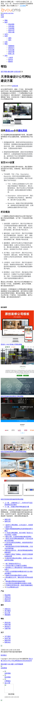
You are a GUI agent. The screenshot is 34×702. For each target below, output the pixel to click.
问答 (6, 42)
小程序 (10, 57)
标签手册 (8, 624)
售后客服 (8, 677)
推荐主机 (8, 601)
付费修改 (8, 681)
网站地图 (4, 664)
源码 (9, 38)
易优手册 (11, 51)
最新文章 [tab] (8, 519)
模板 (6, 20)
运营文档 (17, 71)
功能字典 (8, 628)
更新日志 (8, 609)
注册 (2, 17)
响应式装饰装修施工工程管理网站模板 (13, 451)
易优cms (9, 130)
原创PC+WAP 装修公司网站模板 (11, 344)
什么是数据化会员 (12, 587)
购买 (6, 22)
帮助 (6, 44)
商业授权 (11, 24)
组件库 (10, 59)
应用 (6, 36)
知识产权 (8, 638)
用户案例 (8, 611)
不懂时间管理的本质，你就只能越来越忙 (19, 585)
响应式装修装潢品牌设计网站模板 (12, 396)
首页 (2, 71)
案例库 (10, 61)
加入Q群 (7, 613)
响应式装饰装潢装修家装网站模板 (12, 499)
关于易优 (8, 636)
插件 (9, 40)
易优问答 (8, 622)
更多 (6, 55)
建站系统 (22, 130)
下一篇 (17, 506)
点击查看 (23, 5)
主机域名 (11, 26)
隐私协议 (8, 642)
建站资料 (11, 71)
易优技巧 (11, 48)
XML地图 (10, 664)
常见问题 (11, 50)
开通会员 (8, 597)
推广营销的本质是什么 (13, 563)
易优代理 (11, 30)
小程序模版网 (18, 664)
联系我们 (4, 655)
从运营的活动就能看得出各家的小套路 (18, 583)
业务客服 (8, 673)
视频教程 (11, 46)
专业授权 (11, 28)
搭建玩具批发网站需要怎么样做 (16, 575)
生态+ (6, 34)
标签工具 (11, 53)
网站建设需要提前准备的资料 (15, 581)
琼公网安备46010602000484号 (22, 660)
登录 (2, 15)
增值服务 (8, 614)
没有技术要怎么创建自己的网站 (16, 565)
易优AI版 (11, 32)
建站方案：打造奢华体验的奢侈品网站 (18, 536)
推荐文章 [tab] (8, 521)
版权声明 (8, 640)
